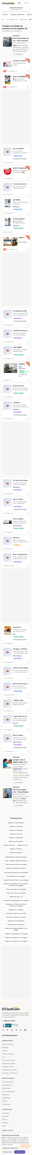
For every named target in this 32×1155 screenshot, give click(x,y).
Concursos (5, 1116)
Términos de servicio (8, 1054)
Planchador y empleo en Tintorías (16, 917)
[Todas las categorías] (19, 3)
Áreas (4, 1126)
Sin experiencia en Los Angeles (16, 876)
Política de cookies (7, 1066)
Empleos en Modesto (16, 852)
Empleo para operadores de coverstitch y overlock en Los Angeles (16, 884)
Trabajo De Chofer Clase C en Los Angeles (16, 880)
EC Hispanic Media (7, 1082)
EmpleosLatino (6, 1088)
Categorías (5, 1122)
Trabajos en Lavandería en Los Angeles (16, 933)
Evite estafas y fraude (8, 1060)
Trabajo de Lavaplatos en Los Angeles (16, 937)
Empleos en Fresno (9, 845)
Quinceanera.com (7, 1085)
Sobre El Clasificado (8, 1044)
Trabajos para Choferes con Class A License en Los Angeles (16, 905)
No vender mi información (9, 1073)
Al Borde (4, 1101)
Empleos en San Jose (16, 834)
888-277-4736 (9, 1021)
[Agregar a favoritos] (28, 71)
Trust (3, 1057)
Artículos (4, 1119)
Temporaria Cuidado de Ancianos (16, 868)
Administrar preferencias (10, 1148)
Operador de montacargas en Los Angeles (16, 900)
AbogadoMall (6, 1098)
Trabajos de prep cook (16, 896)
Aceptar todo (20, 1152)
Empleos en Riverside (16, 826)
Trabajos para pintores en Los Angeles (16, 941)
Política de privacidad (8, 1063)
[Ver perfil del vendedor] (5, 61)
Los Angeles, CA (13, 19)
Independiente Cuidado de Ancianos (16, 857)
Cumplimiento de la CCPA (9, 1070)
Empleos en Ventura (16, 849)
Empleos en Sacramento (16, 841)
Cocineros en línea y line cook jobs (16, 913)
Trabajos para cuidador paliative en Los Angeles (16, 929)
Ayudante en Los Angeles (16, 909)
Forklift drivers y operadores (16, 924)
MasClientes (5, 1094)
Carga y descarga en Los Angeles (16, 889)
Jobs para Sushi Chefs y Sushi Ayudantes (16, 872)
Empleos (24, 19)
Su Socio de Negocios (8, 1091)
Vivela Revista (6, 1104)
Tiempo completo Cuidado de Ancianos (16, 860)
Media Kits (5, 1047)
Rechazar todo (7, 1152)
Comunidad (5, 1113)
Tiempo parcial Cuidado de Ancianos (16, 864)
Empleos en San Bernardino (16, 822)
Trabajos (4, 1050)
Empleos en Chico (23, 845)
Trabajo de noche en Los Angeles (16, 893)
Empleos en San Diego (16, 830)
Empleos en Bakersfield (16, 837)
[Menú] (26, 3)
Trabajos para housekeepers (16, 921)
